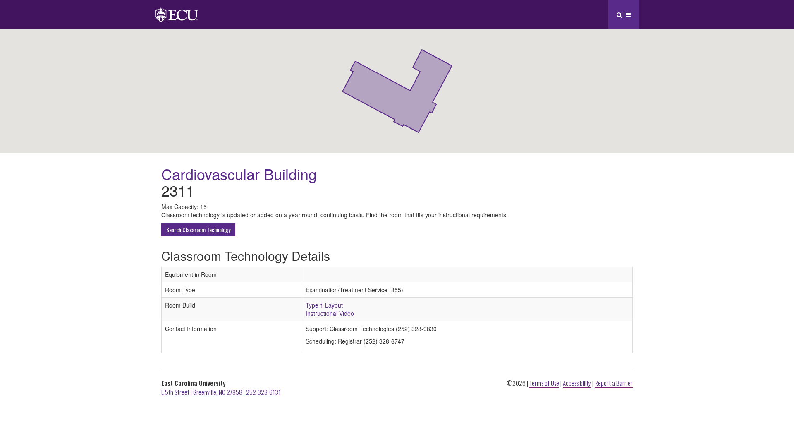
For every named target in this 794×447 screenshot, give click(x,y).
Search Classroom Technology (198, 229)
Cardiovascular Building (239, 173)
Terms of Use (544, 382)
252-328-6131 (263, 392)
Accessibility (577, 382)
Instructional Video (330, 313)
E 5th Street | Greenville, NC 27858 (201, 392)
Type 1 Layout (324, 305)
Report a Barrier (614, 382)
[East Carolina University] (176, 10)
